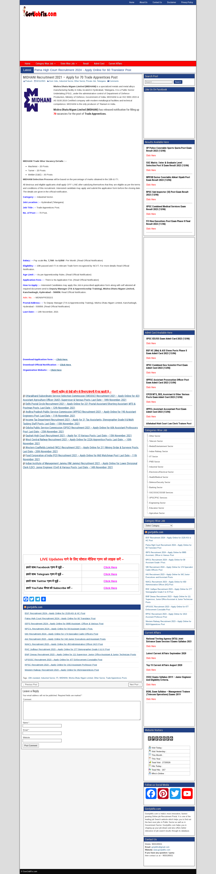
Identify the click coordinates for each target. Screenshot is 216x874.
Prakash (28, 81)
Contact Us (157, 2)
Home (131, 2)
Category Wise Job (44, 63)
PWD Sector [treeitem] (154, 462)
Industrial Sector (66, 81)
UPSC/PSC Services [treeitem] (158, 498)
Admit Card (99, 63)
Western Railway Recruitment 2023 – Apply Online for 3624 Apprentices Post (62, 670)
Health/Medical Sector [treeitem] (158, 477)
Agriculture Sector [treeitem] (157, 513)
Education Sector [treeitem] (156, 508)
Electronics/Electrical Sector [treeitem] (161, 472)
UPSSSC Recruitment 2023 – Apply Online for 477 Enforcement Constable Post (63, 659)
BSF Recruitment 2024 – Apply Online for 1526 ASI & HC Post (55, 613)
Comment (27, 699)
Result (86, 63)
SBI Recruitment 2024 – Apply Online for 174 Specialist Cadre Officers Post (61, 634)
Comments (114, 81)
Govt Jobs (53, 81)
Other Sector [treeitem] (154, 436)
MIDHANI (64, 678)
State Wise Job (68, 63)
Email (26, 730)
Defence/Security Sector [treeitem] (159, 482)
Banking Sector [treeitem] (155, 487)
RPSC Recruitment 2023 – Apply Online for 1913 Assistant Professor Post (61, 664)
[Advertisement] (108, 39)
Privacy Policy (187, 2)
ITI (57, 678)
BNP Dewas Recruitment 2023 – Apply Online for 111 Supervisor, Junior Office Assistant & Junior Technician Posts (80, 654)
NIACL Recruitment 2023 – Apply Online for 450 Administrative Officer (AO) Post (64, 644)
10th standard (34, 678)
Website (26, 737)
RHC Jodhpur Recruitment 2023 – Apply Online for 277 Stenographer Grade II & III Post (67, 649)
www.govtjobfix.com (161, 850)
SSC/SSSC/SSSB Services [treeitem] (161, 492)
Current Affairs (115, 63)
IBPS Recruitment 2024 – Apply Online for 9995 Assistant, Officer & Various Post (64, 623)
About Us (143, 2)
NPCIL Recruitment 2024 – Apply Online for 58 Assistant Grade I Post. (59, 628)
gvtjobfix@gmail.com (160, 847)
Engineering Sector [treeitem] (157, 503)
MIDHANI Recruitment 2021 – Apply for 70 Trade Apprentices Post (70, 77)
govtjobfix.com (34, 607)
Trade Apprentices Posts (116, 678)
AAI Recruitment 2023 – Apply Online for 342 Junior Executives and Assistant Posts (65, 639)
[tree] (169, 475)
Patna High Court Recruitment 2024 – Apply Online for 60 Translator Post (60, 618)
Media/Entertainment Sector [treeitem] (161, 446)
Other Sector (79, 81)
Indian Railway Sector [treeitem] (158, 451)
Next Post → (135, 684)
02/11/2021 (40, 81)
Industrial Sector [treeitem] (156, 467)
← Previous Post (30, 684)
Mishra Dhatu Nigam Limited (81, 678)
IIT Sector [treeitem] (153, 456)
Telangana (101, 81)
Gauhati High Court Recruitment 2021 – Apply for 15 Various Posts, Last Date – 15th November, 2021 (79, 435)
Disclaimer (171, 2)
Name (26, 723)
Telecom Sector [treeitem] (156, 441)
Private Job (91, 81)
